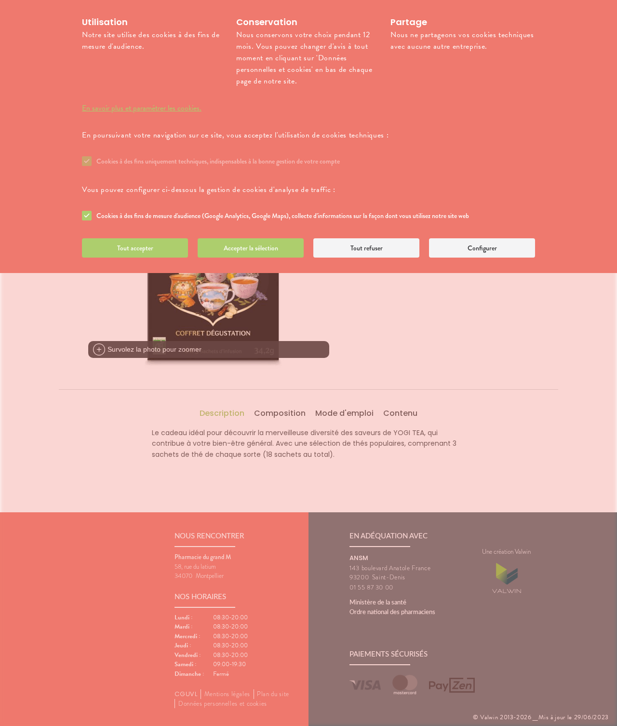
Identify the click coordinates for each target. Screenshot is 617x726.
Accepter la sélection (251, 248)
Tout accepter (135, 248)
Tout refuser (366, 248)
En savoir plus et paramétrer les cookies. (141, 108)
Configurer (482, 248)
